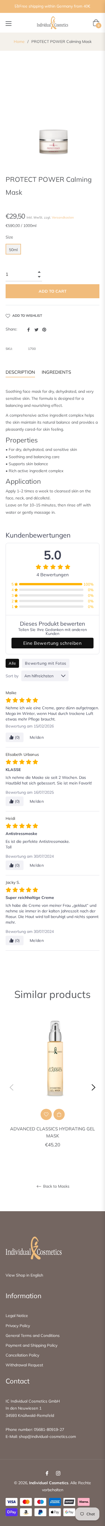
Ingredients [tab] (56, 372)
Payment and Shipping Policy (31, 1345)
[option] (52, 1088)
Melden (37, 737)
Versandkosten (63, 217)
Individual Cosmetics (48, 1482)
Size (9, 237)
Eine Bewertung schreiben (52, 643)
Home (19, 41)
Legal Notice (17, 1315)
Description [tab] (20, 372)
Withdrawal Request (24, 1364)
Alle (12, 663)
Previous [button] (11, 1087)
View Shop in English (24, 1275)
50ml (13, 249)
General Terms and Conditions (33, 1335)
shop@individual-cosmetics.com (47, 1436)
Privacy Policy (18, 1325)
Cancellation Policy (22, 1355)
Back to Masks (55, 1186)
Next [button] (93, 1087)
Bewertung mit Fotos (45, 663)
